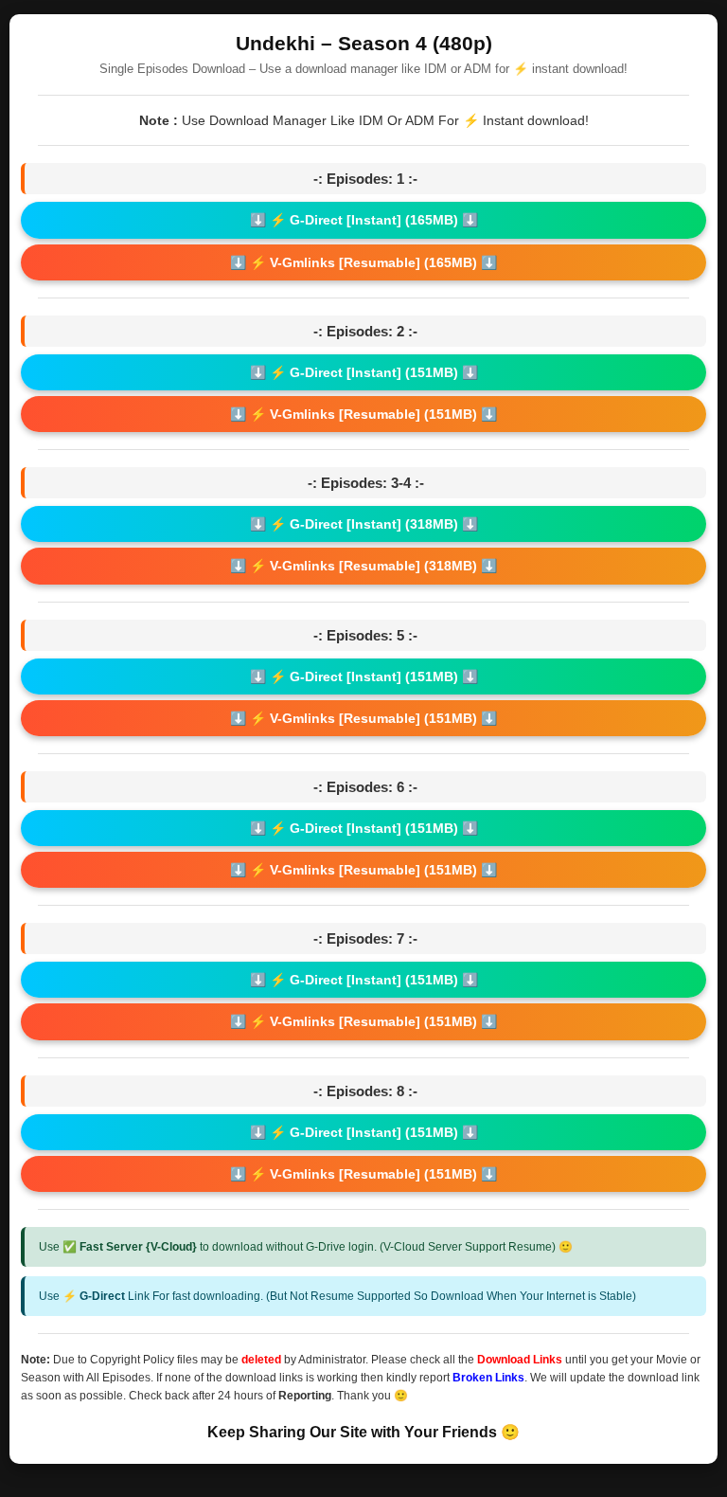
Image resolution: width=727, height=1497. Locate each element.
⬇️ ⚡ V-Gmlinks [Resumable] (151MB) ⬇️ (363, 414)
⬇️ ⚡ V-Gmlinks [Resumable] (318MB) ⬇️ (363, 565)
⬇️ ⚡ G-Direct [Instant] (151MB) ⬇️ (364, 372)
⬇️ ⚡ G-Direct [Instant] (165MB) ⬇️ (364, 219)
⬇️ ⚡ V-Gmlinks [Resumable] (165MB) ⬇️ (363, 262)
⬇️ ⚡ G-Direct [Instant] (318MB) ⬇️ (364, 524)
